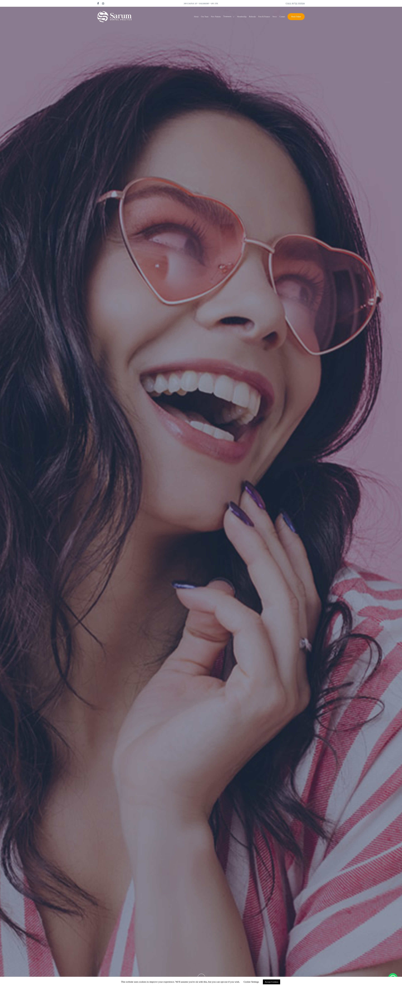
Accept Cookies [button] (271, 982)
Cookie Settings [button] (251, 982)
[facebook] (98, 3)
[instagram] (103, 3)
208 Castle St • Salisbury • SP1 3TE (201, 3)
